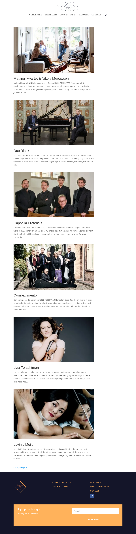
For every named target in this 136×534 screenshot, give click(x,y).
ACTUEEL (84, 15)
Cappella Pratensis (28, 223)
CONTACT (96, 15)
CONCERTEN (35, 15)
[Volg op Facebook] (92, 496)
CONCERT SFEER (60, 487)
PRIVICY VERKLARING (100, 487)
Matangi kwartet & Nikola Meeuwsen (41, 78)
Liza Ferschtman (26, 368)
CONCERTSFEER (68, 15)
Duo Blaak (21, 151)
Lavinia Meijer (24, 445)
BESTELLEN (51, 15)
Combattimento (25, 295)
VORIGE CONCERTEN (61, 482)
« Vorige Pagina (20, 467)
